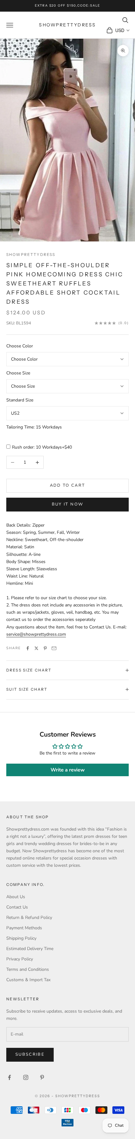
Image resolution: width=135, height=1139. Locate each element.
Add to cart (67, 485)
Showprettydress (30, 254)
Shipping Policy (21, 938)
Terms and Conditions (27, 969)
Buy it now (67, 504)
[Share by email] (54, 648)
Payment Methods (24, 928)
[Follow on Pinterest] (42, 1077)
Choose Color (19, 346)
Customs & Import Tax (28, 980)
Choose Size (18, 373)
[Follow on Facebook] (9, 1077)
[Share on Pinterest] (45, 648)
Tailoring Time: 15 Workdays (34, 427)
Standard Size (19, 400)
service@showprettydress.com (36, 634)
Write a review (68, 769)
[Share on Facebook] (27, 648)
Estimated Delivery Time (29, 949)
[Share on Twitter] (36, 648)
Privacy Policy (19, 959)
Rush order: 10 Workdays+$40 (42, 447)
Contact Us (17, 907)
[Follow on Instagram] (26, 1077)
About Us (15, 897)
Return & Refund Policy (29, 918)
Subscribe (30, 1054)
